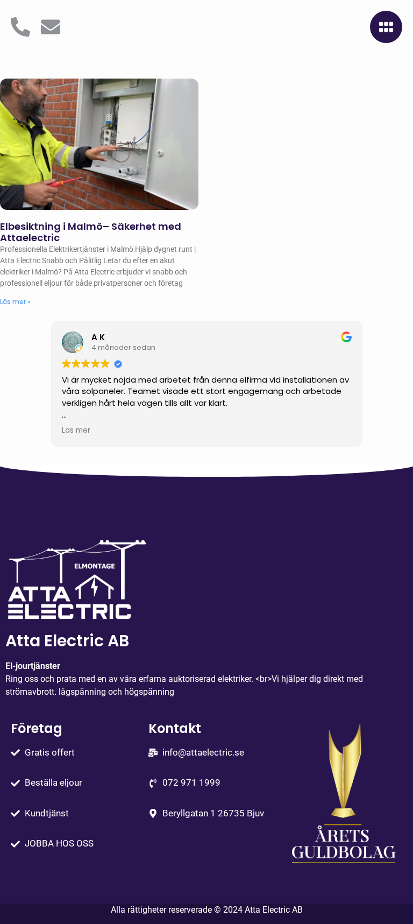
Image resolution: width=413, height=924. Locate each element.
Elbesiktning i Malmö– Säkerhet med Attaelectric (90, 232)
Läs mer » (15, 301)
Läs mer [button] (76, 430)
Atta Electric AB (274, 910)
